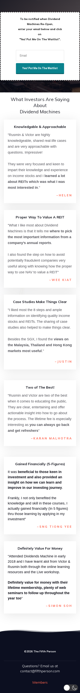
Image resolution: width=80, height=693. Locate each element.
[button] (70, 687)
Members (40, 682)
